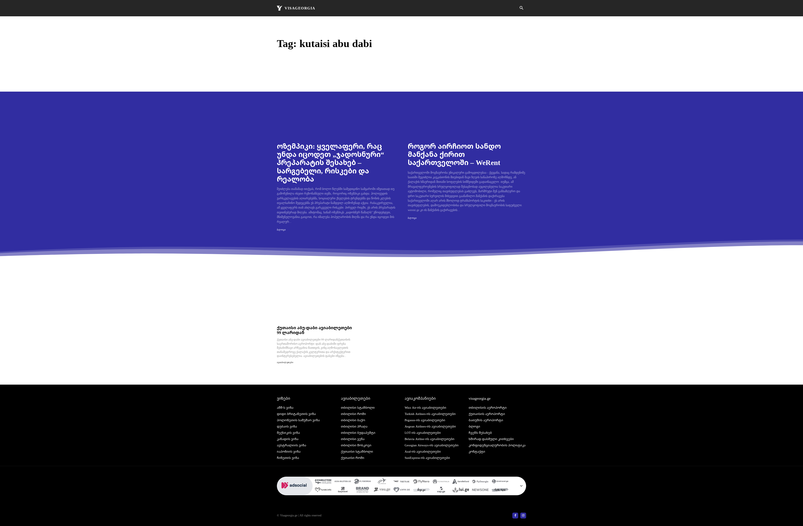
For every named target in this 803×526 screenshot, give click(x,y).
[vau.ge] (382, 490)
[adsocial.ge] (295, 493)
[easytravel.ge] (342, 490)
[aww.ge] (401, 490)
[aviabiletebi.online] (323, 482)
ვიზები (283, 398)
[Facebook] (515, 515)
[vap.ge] (441, 490)
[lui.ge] (460, 490)
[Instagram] (523, 515)
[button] (521, 8)
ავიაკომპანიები (420, 398)
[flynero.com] (421, 482)
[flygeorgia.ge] (362, 482)
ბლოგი (281, 229)
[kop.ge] (421, 490)
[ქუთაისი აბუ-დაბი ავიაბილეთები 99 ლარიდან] (315, 300)
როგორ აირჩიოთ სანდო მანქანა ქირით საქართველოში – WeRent (454, 154)
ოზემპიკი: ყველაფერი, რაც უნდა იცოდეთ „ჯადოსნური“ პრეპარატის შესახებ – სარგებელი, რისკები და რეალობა (330, 162)
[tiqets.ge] (401, 482)
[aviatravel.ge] (500, 482)
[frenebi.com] (382, 482)
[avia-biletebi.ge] (342, 482)
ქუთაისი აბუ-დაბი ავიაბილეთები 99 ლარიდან (314, 330)
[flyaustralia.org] (441, 482)
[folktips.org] (500, 490)
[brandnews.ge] (362, 490)
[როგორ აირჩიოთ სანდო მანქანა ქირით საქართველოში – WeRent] (467, 103)
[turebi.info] (323, 490)
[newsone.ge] (480, 490)
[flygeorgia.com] (480, 482)
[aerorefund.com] (460, 482)
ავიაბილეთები (285, 362)
